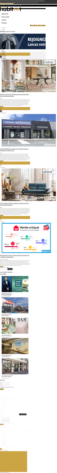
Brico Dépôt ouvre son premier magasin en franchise (6, 315)
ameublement (7, 430)
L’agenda (3, 439)
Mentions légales (4, 15)
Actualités (3, 29)
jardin (27, 430)
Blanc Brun (5, 14)
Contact (3, 49)
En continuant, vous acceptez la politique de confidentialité (9, 423)
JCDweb (15, 447)
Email (1, 384)
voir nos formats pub (23, 414)
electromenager (20, 430)
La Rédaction (3, 167)
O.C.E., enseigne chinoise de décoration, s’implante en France (7, 335)
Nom (0, 383)
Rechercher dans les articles (4, 267)
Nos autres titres (4, 441)
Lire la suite (1, 106)
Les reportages (4, 437)
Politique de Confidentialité (9, 3)
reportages (31, 430)
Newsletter (3, 440)
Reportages (3, 53)
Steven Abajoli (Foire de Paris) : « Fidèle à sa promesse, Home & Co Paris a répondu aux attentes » (7, 294)
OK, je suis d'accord (2, 3)
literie (28, 430)
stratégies (34, 430)
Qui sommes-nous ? (4, 442)
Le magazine (3, 27)
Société (1, 422)
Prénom (1, 382)
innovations (24, 430)
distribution (11, 430)
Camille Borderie (3, 112)
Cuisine (4, 20)
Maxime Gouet (3, 58)
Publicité (3, 11)
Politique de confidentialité (5, 445)
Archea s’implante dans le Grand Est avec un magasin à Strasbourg (7, 376)
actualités (2, 430)
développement (15, 430)
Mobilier (4, 23)
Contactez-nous (4, 443)
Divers (3, 407)
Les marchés (3, 33)
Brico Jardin (5, 17)
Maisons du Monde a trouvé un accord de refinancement (7, 356)
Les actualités (4, 436)
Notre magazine (4, 435)
